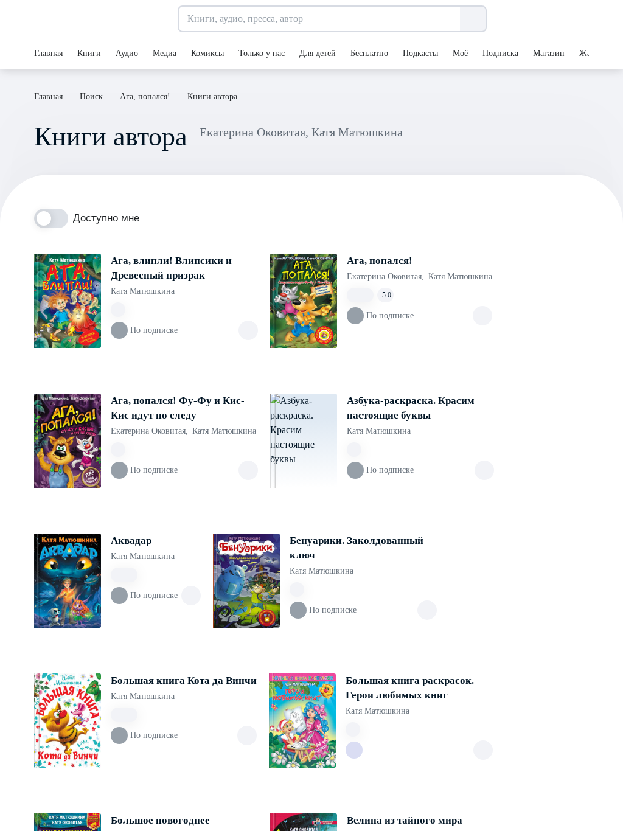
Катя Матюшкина (143, 291)
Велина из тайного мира (404, 820)
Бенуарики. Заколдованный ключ (356, 548)
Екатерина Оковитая (385, 276)
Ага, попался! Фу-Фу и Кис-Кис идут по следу (178, 408)
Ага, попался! (379, 260)
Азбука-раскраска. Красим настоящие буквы (411, 408)
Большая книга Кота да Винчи (184, 680)
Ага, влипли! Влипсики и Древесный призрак (171, 268)
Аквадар (131, 540)
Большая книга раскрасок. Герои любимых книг (410, 688)
